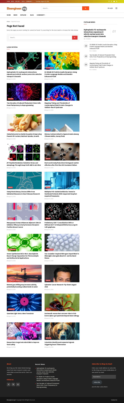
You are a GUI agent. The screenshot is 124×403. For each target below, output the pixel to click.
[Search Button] (85, 8)
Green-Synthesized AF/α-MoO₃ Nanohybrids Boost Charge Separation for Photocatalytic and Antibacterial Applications (23, 256)
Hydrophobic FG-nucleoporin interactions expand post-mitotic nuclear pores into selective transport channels (24, 74)
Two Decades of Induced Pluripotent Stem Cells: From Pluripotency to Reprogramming (48, 385)
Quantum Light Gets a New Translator (20, 313)
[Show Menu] (116, 8)
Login (111, 8)
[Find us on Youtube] (114, 1)
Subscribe (97, 382)
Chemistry (11, 309)
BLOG (23, 1)
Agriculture (11, 338)
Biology (10, 67)
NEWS (12, 1)
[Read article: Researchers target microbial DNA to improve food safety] (24, 331)
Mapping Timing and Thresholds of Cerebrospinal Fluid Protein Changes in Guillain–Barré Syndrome (59, 105)
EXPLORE (17, 1)
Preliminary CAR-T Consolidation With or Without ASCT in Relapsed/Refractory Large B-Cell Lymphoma (61, 225)
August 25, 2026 (12, 79)
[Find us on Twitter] (111, 1)
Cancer (10, 218)
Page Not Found (15, 21)
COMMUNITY (29, 1)
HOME (8, 1)
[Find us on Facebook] (8, 384)
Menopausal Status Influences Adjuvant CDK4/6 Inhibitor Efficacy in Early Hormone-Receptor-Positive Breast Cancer (24, 225)
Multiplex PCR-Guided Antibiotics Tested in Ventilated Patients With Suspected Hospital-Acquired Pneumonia (61, 194)
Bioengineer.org (11, 400)
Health (48, 98)
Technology (49, 67)
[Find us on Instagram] (18, 384)
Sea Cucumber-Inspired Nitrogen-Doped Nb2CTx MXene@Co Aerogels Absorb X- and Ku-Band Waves (62, 256)
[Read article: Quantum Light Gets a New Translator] (24, 302)
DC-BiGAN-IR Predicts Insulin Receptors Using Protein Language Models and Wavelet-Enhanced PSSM (61, 74)
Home (8, 21)
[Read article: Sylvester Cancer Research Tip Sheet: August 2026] (62, 273)
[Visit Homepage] (21, 8)
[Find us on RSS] (116, 1)
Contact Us (114, 400)
